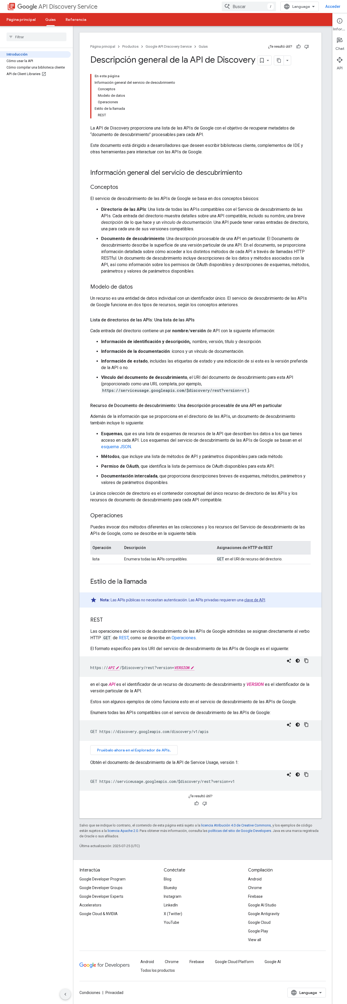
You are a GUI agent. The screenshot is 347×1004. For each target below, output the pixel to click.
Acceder (332, 6)
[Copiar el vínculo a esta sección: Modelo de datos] (138, 287)
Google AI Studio (262, 905)
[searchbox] (36, 37)
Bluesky (170, 888)
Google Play (258, 931)
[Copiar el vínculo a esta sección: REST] (108, 620)
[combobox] (249, 6)
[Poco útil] (307, 47)
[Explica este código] (289, 660)
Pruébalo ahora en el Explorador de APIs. (134, 750)
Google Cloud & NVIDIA (98, 914)
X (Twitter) (173, 914)
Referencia (76, 19)
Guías (50, 19)
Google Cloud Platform (234, 962)
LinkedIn (171, 905)
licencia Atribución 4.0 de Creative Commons (236, 825)
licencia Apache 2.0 (123, 831)
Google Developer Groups (101, 888)
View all (254, 940)
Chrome (255, 888)
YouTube (171, 922)
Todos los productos (157, 970)
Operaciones (184, 637)
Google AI (273, 962)
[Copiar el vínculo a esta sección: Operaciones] (128, 516)
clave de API (254, 600)
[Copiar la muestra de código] (306, 660)
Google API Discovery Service (169, 46)
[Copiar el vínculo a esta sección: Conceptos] (123, 187)
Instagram (172, 896)
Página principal (21, 19)
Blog (167, 879)
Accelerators (90, 905)
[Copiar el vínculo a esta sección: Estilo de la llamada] (152, 582)
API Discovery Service (68, 6)
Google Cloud (259, 922)
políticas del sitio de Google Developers (239, 831)
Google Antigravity (263, 914)
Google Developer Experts (101, 896)
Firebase (255, 896)
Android (255, 879)
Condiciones (89, 992)
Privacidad (114, 992)
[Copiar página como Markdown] (279, 60)
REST (123, 637)
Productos (130, 46)
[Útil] (298, 47)
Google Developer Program (102, 879)
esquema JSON (116, 446)
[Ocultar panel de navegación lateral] (65, 994)
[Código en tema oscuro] (297, 660)
